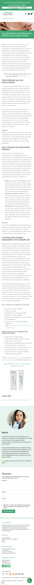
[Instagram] (6, 566)
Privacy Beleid (16, 577)
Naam (4, 492)
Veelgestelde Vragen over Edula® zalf (10, 539)
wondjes (12, 328)
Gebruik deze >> (23, 76)
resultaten (7, 360)
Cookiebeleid (22, 577)
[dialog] (2, 582)
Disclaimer (28, 577)
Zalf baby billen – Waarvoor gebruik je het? (15, 400)
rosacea (26, 325)
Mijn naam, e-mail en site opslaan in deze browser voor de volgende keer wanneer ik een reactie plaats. (17, 506)
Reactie (4, 480)
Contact (3, 542)
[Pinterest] (9, 566)
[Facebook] (3, 566)
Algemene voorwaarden (7, 577)
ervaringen (18, 358)
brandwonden (13, 325)
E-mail (4, 498)
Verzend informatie (6, 537)
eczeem (20, 325)
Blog (3, 540)
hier (8, 461)
